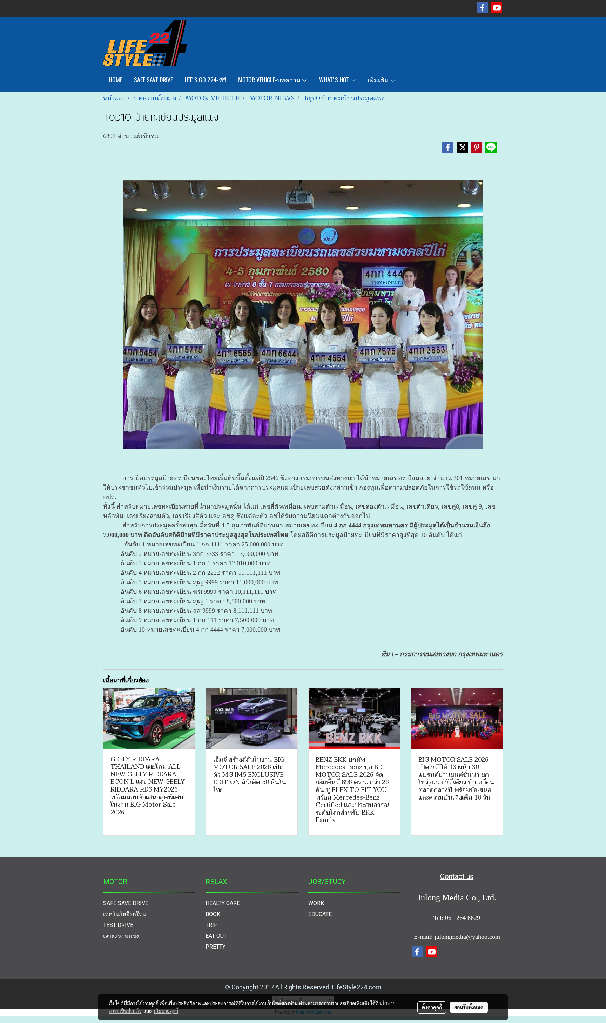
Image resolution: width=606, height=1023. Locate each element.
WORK (316, 903)
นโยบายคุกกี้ (166, 1011)
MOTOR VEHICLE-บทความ (270, 79)
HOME (115, 79)
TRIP (212, 925)
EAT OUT (216, 936)
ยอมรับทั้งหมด (469, 1007)
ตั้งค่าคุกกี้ (432, 1007)
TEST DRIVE (118, 925)
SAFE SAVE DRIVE (153, 79)
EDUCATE (320, 914)
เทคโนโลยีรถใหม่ (125, 914)
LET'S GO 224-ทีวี (205, 79)
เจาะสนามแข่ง (121, 936)
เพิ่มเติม (379, 79)
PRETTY (215, 946)
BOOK (213, 914)
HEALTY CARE (223, 903)
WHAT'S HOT (334, 79)
